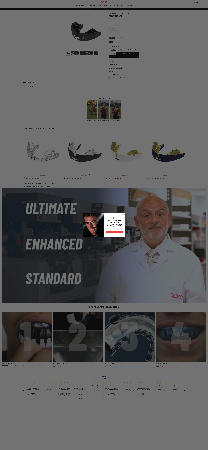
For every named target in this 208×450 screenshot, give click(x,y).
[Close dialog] (124, 214)
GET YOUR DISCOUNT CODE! (115, 232)
